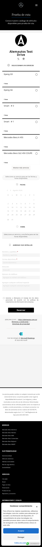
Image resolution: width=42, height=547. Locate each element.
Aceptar (21, 531)
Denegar (21, 537)
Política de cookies (21, 543)
